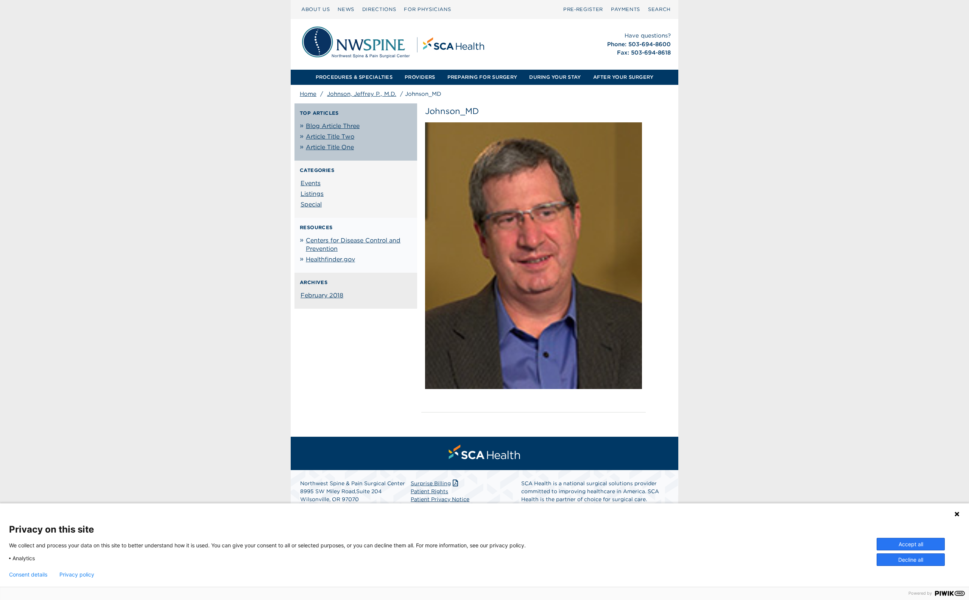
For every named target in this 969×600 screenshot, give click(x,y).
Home (308, 94)
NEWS (346, 9)
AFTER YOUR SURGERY (623, 77)
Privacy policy (76, 575)
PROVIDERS (420, 77)
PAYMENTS (625, 9)
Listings (312, 193)
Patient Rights (429, 491)
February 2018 (322, 295)
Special (311, 204)
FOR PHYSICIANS (427, 9)
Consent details (28, 575)
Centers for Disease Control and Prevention (353, 244)
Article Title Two (330, 136)
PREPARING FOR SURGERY (482, 77)
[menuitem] (315, 9)
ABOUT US (315, 9)
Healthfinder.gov (330, 259)
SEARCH (659, 9)
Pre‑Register (583, 9)
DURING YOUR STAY (555, 77)
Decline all (910, 559)
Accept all (911, 544)
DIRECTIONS (379, 9)
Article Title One (330, 147)
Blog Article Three (333, 126)
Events (311, 183)
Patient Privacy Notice (440, 499)
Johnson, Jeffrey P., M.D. (361, 94)
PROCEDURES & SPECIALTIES (354, 77)
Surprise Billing (431, 483)
